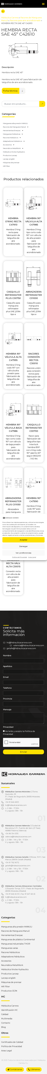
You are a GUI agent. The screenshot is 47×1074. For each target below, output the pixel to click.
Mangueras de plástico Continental (18, 939)
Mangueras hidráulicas (11, 134)
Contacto (5, 1023)
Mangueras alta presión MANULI (15, 123)
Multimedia (6, 1018)
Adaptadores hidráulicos (12, 141)
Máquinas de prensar (11, 162)
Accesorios (7, 145)
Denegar (23, 546)
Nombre (7, 656)
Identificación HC (9, 1010)
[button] (43, 4)
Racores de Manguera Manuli (14, 127)
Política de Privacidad (19, 557)
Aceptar (23, 540)
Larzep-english (9, 159)
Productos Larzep (10, 155)
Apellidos (7, 666)
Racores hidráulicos (10, 138)
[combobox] (20, 104)
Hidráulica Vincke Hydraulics (14, 152)
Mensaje (7, 710)
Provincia (7, 699)
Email (6, 677)
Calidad (4, 1014)
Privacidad (8, 727)
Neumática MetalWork (12, 148)
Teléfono (7, 688)
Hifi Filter (6, 166)
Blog (3, 1027)
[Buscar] (42, 104)
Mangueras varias (9, 948)
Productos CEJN (9, 991)
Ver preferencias (23, 553)
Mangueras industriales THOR (15, 944)
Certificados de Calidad (12, 1042)
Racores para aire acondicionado (25, 20)
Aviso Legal (32, 557)
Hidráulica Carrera (9, 18)
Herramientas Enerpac (12, 130)
